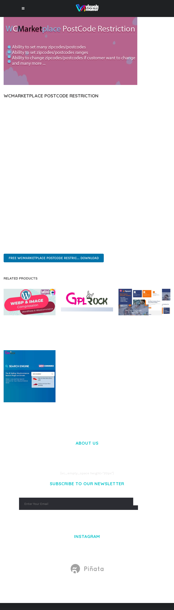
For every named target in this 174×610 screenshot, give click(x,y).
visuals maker (35, 107)
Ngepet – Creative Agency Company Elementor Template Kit (144, 325)
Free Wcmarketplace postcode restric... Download (54, 258)
